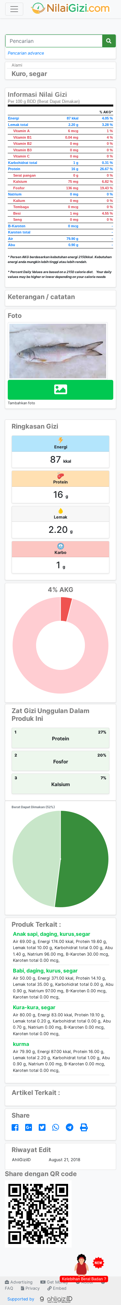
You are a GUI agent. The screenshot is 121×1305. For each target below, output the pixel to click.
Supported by (21, 1299)
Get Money (56, 1282)
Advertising (21, 1282)
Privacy (32, 1288)
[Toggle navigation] (14, 9)
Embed (59, 1288)
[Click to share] (16, 1127)
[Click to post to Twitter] (43, 1127)
